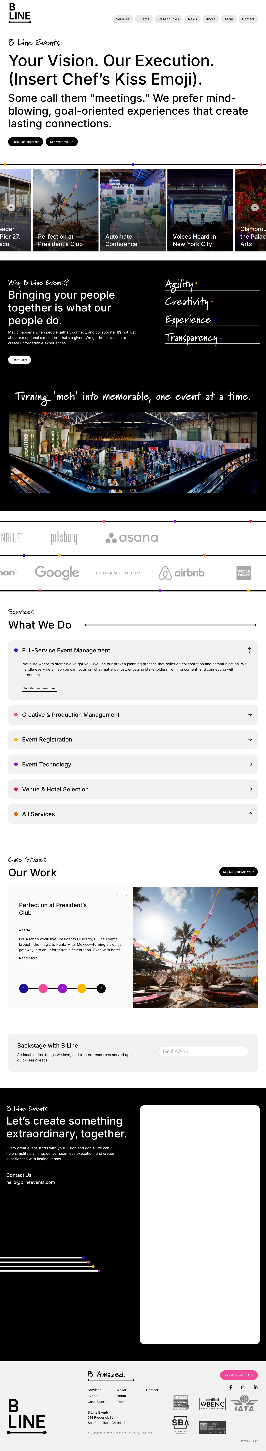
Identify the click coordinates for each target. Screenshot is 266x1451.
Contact (248, 19)
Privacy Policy (249, 1440)
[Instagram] (243, 1387)
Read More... (30, 958)
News (192, 19)
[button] (11, 207)
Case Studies (168, 19)
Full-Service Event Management (66, 650)
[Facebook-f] (231, 1387)
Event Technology (46, 764)
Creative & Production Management (71, 715)
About (210, 19)
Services (123, 19)
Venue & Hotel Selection (55, 789)
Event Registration (47, 739)
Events (144, 19)
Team (228, 19)
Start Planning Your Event (39, 688)
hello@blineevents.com (30, 1182)
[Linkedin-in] (256, 1387)
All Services (38, 814)
